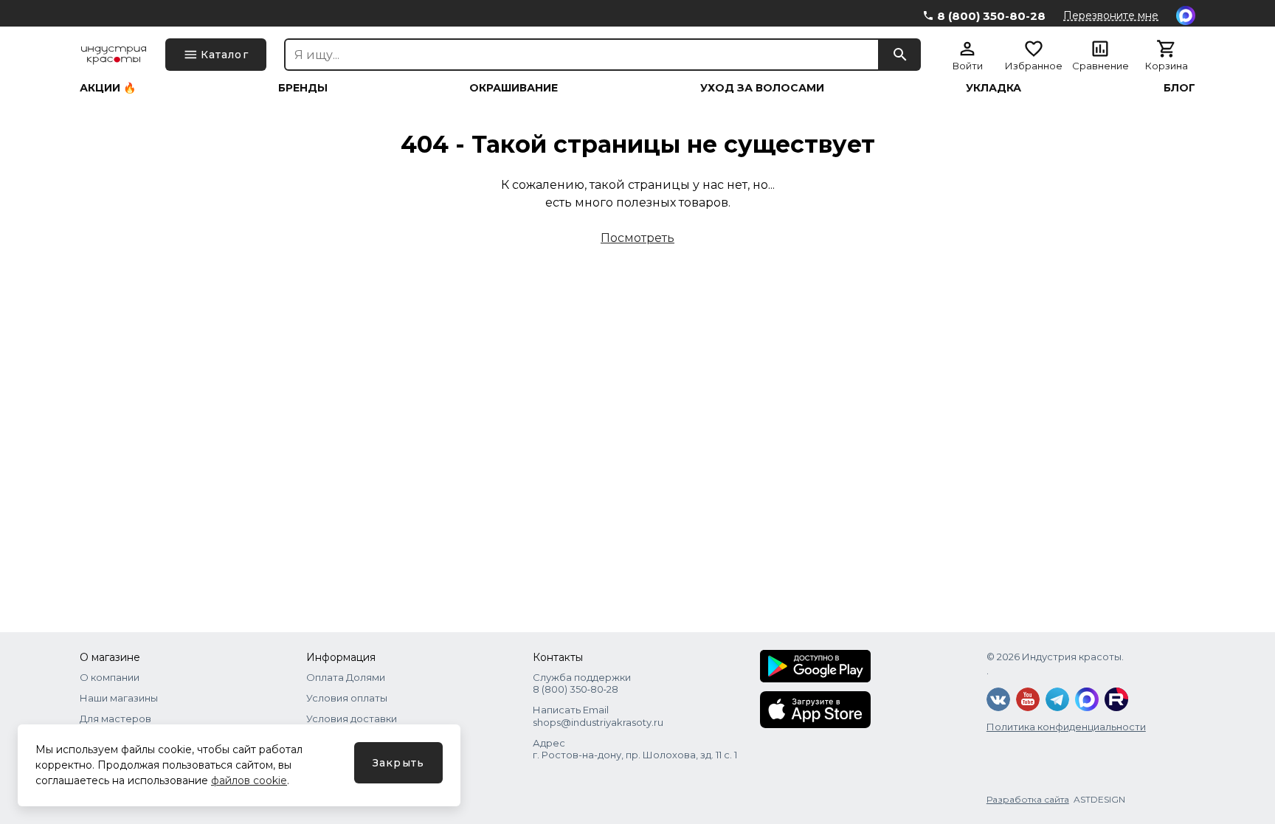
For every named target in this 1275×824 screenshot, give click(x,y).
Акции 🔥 (108, 88)
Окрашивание (513, 88)
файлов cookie (249, 780)
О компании (109, 677)
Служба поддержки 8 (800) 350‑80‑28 (582, 683)
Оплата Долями (345, 677)
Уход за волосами (762, 88)
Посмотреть (637, 238)
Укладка (993, 88)
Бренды (303, 88)
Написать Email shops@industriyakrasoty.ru (598, 715)
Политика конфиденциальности (1066, 727)
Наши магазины (119, 698)
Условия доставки (351, 718)
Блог (1179, 88)
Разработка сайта (1028, 799)
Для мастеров (115, 718)
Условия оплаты (346, 698)
